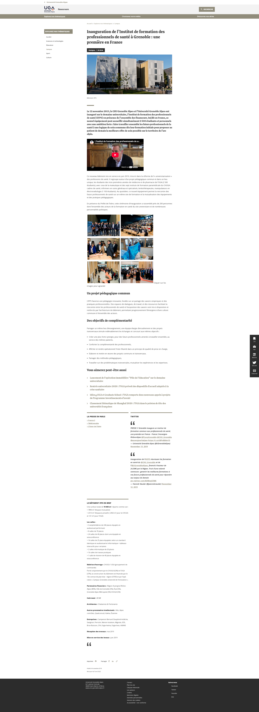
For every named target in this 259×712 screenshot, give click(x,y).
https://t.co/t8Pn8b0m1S (159, 440)
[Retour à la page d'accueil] (49, 9)
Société (48, 37)
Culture (48, 57)
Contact (129, 682)
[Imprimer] (95, 661)
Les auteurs (131, 690)
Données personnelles (134, 698)
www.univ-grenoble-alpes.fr (95, 688)
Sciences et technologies (54, 41)
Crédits (129, 693)
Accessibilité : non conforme (136, 703)
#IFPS (147, 459)
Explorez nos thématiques (57, 31)
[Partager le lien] (117, 661)
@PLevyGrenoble (149, 437)
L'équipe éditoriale (133, 687)
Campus (49, 49)
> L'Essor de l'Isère (94, 426)
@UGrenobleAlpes (139, 465)
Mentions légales (133, 695)
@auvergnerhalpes (139, 440)
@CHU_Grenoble (164, 437)
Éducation (49, 45)
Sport (48, 53)
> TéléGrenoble (93, 423)
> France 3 (91, 420)
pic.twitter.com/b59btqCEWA (143, 481)
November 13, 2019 (139, 446)
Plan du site (131, 685)
